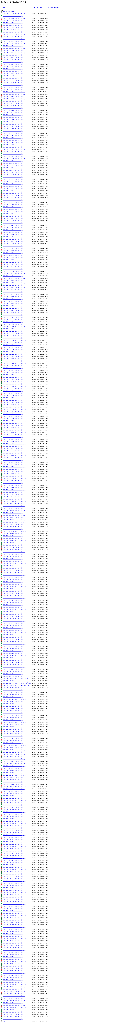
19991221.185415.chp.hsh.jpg (13, 255)
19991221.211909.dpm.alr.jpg (13, 832)
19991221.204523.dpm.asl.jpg (13, 694)
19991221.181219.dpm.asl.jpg (13, 126)
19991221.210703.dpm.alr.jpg (13, 784)
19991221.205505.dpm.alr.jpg (13, 731)
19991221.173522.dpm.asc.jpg (13, 27)
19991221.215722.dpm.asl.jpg (13, 980)
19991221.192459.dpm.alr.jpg (13, 372)
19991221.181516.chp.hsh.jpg (13, 131)
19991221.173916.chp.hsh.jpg (13, 55)
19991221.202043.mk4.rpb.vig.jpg (14, 586)
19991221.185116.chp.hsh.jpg (13, 246)
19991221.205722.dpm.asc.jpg (13, 738)
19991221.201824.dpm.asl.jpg (13, 582)
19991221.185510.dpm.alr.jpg (13, 262)
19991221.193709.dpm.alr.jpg (13, 418)
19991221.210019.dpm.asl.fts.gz (14, 754)
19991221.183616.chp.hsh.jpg (13, 200)
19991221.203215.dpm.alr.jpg (13, 630)
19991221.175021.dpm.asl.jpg (13, 82)
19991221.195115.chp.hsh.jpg (13, 469)
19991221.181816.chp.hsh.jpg (13, 140)
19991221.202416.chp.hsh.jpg (13, 600)
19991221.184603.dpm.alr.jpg (13, 234)
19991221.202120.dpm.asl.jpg (13, 593)
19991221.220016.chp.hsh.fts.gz (14, 986)
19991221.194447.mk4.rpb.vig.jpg (14, 444)
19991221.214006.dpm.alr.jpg (13, 913)
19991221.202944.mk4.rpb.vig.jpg (14, 621)
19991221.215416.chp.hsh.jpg (13, 963)
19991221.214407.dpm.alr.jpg (13, 924)
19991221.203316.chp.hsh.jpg (13, 634)
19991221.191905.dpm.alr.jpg (13, 349)
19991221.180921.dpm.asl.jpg (13, 117)
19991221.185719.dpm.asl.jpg (13, 269)
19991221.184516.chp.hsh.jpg (13, 227)
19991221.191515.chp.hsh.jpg (13, 331)
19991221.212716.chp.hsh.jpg (13, 860)
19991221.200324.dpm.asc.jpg (13, 524)
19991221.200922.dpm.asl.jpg (13, 545)
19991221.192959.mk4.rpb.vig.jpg (14, 386)
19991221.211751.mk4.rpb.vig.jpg (14, 823)
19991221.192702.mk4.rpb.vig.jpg (14, 375)
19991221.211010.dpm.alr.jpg (13, 798)
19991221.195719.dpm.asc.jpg (13, 494)
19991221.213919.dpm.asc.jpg (13, 908)
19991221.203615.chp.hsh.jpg (13, 646)
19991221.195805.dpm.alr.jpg (13, 499)
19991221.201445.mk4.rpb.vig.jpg (14, 563)
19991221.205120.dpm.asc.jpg (13, 715)
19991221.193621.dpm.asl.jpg (13, 416)
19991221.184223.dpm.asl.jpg (13, 223)
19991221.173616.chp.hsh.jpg (13, 36)
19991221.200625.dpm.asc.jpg (13, 533)
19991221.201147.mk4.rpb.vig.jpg (14, 549)
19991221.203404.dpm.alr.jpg (13, 641)
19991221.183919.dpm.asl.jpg (13, 213)
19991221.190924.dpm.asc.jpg (13, 310)
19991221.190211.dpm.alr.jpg (13, 289)
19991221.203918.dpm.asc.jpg (13, 660)
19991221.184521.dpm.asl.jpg (13, 232)
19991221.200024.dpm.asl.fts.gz (14, 510)
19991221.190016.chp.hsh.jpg (13, 276)
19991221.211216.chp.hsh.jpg (13, 802)
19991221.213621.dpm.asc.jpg (13, 897)
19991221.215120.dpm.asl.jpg (13, 957)
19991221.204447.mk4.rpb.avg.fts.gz (15, 681)
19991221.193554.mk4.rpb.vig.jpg (14, 409)
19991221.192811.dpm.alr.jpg (13, 384)
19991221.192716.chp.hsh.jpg (13, 377)
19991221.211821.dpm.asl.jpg (13, 830)
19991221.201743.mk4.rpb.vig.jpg (14, 575)
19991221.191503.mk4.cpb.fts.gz (14, 326)
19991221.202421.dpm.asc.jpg (13, 602)
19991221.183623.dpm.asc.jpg (13, 202)
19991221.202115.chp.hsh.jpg (13, 588)
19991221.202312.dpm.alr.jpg (13, 595)
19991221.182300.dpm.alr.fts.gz (14, 158)
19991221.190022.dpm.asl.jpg (13, 285)
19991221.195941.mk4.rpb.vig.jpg (14, 501)
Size (47, 7)
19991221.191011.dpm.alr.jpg (13, 315)
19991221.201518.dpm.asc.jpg (13, 568)
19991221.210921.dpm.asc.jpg (13, 793)
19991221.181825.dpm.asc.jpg (13, 142)
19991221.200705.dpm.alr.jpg (13, 538)
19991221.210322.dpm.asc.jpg (13, 768)
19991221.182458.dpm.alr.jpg (13, 170)
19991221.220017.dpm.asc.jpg (13, 993)
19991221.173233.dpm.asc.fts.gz (14, 13)
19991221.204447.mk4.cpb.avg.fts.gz (15, 678)
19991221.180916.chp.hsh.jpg (13, 112)
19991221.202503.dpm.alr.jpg (13, 607)
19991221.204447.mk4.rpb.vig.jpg (14, 687)
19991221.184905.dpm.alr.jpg (13, 243)
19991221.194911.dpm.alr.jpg (13, 464)
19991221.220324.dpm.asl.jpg (13, 1012)
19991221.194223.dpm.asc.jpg (13, 437)
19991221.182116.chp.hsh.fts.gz (14, 149)
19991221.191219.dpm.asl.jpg (13, 322)
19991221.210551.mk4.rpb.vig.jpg (14, 775)
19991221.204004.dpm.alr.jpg (13, 664)
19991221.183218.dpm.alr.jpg (13, 188)
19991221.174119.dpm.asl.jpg (13, 59)
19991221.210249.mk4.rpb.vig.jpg (14, 766)
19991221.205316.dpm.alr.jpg (13, 720)
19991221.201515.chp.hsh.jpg (13, 565)
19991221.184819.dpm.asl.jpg (13, 241)
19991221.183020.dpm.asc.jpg (13, 184)
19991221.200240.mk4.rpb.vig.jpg (14, 522)
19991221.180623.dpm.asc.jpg (13, 103)
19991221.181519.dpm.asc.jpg (13, 133)
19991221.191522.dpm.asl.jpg (13, 335)
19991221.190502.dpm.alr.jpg (13, 296)
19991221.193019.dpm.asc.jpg (13, 391)
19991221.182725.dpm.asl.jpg (13, 177)
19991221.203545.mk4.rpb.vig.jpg (14, 644)
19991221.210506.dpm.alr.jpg (13, 773)
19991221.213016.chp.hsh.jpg (13, 871)
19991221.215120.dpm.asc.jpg (13, 954)
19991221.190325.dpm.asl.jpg (13, 294)
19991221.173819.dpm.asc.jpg (13, 41)
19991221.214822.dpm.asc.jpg (13, 943)
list (4, 1021)
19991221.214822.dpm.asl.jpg (13, 945)
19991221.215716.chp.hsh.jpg (13, 975)
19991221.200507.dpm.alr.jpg (13, 529)
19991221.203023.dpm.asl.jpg (13, 628)
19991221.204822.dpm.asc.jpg (13, 704)
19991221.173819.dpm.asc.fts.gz (14, 39)
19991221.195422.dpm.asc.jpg (13, 483)
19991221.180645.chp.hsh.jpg (13, 108)
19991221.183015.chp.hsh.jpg (13, 181)
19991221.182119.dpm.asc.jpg (13, 154)
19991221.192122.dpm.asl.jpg (13, 358)
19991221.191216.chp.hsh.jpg (13, 317)
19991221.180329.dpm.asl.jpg (13, 101)
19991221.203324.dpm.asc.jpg (13, 637)
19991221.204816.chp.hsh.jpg (13, 701)
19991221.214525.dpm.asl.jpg (13, 934)
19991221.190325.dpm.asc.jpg (13, 292)
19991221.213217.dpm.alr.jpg (13, 878)
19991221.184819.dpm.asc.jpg (13, 239)
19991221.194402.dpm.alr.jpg (13, 441)
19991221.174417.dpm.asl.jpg (13, 66)
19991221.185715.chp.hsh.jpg (13, 264)
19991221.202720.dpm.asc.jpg (13, 614)
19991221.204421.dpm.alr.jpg (13, 676)
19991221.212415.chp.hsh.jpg (13, 848)
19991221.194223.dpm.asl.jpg (13, 439)
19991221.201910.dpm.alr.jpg (13, 584)
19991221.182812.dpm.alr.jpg (13, 179)
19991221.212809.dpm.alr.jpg (13, 867)
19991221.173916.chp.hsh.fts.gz (14, 52)
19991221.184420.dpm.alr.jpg (13, 225)
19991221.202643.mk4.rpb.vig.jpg (14, 609)
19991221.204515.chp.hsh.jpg (13, 690)
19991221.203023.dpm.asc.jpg (13, 625)
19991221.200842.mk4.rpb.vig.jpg (14, 540)
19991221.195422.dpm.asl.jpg (13, 485)
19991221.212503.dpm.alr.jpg (13, 855)
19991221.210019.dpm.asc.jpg (13, 752)
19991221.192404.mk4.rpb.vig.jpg (14, 363)
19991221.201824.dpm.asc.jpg (13, 579)
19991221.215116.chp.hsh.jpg (13, 952)
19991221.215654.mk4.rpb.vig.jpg (14, 973)
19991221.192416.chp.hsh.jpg (13, 365)
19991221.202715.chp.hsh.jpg (13, 611)
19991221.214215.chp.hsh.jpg (13, 917)
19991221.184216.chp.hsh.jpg (13, 218)
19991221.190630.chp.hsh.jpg (13, 303)
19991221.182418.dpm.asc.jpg (13, 165)
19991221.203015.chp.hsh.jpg (13, 623)
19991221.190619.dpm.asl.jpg (13, 301)
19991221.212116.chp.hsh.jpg (13, 837)
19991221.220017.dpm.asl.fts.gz (14, 996)
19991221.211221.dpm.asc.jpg (13, 805)
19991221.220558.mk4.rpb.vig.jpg (14, 1016)
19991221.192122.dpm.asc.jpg (13, 356)
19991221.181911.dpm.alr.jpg (13, 147)
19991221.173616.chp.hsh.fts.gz (14, 34)
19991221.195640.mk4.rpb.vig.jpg (14, 490)
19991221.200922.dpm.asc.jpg (13, 542)
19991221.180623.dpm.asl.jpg (13, 105)
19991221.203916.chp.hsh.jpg (13, 657)
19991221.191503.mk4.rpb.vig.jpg (14, 329)
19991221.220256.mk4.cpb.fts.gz (14, 1005)
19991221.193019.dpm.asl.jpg (13, 393)
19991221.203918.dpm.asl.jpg (13, 662)
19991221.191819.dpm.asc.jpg (13, 345)
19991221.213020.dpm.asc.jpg (13, 874)
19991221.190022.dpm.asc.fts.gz (14, 278)
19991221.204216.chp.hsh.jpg (13, 669)
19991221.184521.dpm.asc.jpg (13, 230)
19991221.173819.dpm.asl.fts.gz (14, 43)
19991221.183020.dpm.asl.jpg (13, 186)
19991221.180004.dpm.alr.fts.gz (14, 92)
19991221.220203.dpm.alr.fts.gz (14, 1000)
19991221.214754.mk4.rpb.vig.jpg (14, 938)
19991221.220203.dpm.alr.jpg (13, 1003)
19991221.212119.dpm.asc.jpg (13, 839)
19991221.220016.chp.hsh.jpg (13, 989)
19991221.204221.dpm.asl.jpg (13, 674)
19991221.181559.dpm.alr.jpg (13, 138)
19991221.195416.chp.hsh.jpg (13, 480)
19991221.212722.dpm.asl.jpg (13, 865)
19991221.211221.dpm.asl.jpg (13, 807)
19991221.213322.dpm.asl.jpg (13, 888)
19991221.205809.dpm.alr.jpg (13, 743)
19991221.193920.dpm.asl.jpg (13, 427)
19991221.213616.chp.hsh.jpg (13, 894)
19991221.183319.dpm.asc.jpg (13, 193)
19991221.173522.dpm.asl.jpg (13, 29)
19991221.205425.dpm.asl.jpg (13, 729)
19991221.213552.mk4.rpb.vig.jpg (14, 892)
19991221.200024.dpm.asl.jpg (13, 513)
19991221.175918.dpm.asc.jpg (13, 87)
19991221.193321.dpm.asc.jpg (13, 402)
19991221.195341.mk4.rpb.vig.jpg (14, 478)
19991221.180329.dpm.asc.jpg (13, 96)
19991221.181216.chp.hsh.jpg (13, 121)
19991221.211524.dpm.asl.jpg (13, 819)
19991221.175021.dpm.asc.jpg (13, 80)
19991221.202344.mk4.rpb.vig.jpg (14, 598)
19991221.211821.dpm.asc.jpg (13, 828)
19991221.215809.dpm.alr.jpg (13, 982)
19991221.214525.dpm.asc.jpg (13, 931)
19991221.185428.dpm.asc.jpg (13, 257)
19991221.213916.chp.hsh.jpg (13, 906)
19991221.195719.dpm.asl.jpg (13, 496)
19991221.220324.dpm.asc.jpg (13, 1009)
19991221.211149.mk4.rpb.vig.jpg (14, 800)
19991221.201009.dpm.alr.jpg (13, 547)
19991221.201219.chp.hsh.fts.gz (14, 552)
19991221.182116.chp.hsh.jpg (13, 151)
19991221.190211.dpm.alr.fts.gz (14, 287)
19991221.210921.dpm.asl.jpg (13, 796)
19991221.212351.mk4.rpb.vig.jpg (14, 846)
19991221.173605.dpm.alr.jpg (13, 32)
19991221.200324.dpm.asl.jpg (13, 526)
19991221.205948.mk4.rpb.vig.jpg (14, 745)
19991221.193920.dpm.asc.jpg (13, 425)
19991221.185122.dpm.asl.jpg (13, 250)
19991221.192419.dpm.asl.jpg (13, 370)
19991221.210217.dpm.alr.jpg (13, 761)
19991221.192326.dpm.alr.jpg (13, 361)
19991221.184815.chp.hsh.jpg (13, 237)
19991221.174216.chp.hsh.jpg (13, 62)
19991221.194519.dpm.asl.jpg (13, 450)
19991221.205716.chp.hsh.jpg (13, 736)
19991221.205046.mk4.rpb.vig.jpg (14, 710)
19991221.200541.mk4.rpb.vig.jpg (14, 531)
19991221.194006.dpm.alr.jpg (13, 430)
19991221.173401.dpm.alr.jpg (13, 25)
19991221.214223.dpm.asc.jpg (13, 920)
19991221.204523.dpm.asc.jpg (13, 692)
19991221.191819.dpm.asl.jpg (13, 347)
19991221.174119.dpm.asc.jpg (13, 57)
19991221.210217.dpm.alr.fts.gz (14, 759)
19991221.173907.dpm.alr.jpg (13, 50)
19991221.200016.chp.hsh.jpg (13, 503)
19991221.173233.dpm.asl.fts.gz (14, 18)
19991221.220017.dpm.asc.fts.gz (14, 991)
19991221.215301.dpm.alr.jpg (13, 959)
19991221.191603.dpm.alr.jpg (13, 338)
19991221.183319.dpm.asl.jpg (13, 195)
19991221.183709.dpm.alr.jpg (13, 207)
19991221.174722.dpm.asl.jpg (13, 75)
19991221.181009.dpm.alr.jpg (13, 119)
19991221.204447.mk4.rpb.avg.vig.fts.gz (17, 683)
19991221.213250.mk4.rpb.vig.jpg (14, 881)
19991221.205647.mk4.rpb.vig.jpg (14, 733)
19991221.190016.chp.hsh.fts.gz (14, 273)
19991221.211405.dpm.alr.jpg (13, 809)
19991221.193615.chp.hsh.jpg (13, 411)
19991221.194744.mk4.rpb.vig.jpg (14, 455)
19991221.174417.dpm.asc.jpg (13, 64)
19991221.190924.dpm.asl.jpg (13, 312)
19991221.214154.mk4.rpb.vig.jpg (14, 915)
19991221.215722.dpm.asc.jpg (13, 977)
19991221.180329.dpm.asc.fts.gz (14, 94)
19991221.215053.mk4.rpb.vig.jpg (14, 950)
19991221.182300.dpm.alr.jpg (13, 161)
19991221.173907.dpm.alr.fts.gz (14, 48)
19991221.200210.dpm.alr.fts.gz (14, 515)
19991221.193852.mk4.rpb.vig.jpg (14, 421)
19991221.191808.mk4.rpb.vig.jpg (14, 340)
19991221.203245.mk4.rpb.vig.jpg (14, 632)
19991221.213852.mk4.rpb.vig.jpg (14, 904)
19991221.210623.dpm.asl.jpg (13, 782)
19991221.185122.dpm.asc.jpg (13, 248)
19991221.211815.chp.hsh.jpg (13, 825)
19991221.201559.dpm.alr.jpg (13, 572)
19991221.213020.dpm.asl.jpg (13, 876)
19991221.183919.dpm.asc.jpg (13, 211)
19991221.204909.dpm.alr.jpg (13, 708)
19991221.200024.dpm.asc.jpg (13, 508)
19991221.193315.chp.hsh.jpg (13, 400)
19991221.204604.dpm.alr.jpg (13, 697)
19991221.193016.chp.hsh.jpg (13, 388)
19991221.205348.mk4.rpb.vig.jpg (14, 722)
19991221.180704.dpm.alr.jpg (13, 110)
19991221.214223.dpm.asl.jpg (13, 922)
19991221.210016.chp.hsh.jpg (13, 747)
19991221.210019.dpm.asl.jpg (13, 756)
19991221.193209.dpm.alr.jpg (13, 395)
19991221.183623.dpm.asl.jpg (13, 204)
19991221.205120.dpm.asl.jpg (13, 717)
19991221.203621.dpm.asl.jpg (13, 651)
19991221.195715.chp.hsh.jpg (13, 492)
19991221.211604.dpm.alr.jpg (13, 821)
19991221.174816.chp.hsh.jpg (13, 78)
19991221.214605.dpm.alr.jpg (13, 936)
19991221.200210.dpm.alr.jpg (13, 517)
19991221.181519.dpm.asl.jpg (13, 135)
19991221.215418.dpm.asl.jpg (13, 968)
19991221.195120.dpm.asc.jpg (13, 471)
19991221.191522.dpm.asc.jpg (13, 333)
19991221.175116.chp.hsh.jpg (13, 85)
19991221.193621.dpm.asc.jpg (13, 414)
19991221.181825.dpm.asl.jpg (13, 144)
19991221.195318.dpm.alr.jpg (13, 476)
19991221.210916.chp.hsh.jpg (13, 791)
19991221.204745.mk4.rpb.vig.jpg (14, 699)
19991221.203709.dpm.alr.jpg (13, 653)
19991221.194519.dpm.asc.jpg (13, 448)
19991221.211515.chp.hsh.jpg (13, 814)
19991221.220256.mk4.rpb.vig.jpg (14, 1007)
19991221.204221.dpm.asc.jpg (13, 671)
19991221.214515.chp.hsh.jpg (13, 929)
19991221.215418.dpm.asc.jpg (13, 966)
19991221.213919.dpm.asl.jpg (13, 911)
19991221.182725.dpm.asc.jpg (13, 174)
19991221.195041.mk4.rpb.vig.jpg (14, 467)
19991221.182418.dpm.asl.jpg (13, 167)
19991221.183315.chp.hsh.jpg (13, 190)
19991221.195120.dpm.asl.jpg (13, 473)
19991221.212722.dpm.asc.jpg (13, 862)
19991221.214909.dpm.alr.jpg (13, 947)
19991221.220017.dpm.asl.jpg (13, 998)
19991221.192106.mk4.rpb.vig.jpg (14, 352)
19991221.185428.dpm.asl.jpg (13, 260)
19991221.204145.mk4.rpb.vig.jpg (14, 667)
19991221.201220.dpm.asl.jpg (13, 559)
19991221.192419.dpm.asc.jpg (13, 368)
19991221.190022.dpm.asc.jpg (13, 280)
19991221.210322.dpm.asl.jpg (13, 770)
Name (4, 7)
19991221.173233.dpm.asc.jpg (13, 16)
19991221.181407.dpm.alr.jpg (13, 128)
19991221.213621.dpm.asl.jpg (13, 899)
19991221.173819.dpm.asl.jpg (13, 46)
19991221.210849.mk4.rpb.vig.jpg (14, 786)
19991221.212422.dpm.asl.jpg (13, 853)
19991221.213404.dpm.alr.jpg (13, 890)
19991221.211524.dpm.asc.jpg (13, 816)
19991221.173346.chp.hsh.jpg (13, 23)
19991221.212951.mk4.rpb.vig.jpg (14, 869)
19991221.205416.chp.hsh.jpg (13, 724)
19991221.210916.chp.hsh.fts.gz (14, 789)
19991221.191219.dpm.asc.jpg (13, 319)
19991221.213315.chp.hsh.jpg (13, 883)
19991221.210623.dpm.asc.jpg (13, 779)
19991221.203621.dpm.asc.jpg (13, 648)
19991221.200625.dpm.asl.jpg (13, 536)
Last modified (37, 7)
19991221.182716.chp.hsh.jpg (13, 172)
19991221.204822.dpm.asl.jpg (13, 706)
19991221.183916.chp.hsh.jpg (13, 209)
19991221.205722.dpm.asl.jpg (13, 740)
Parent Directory (9, 11)
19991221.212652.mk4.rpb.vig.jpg (14, 858)
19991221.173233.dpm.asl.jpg (13, 20)
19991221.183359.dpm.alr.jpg (13, 197)
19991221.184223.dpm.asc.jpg (13, 220)
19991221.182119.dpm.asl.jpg (13, 156)
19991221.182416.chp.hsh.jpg (13, 163)
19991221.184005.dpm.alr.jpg (13, 216)
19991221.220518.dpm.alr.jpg (13, 1014)
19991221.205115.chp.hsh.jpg (13, 713)
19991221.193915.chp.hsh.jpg (13, 423)
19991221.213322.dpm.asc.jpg (13, 885)
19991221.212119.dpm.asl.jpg (13, 842)
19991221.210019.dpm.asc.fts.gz (14, 750)
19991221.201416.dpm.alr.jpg (13, 561)
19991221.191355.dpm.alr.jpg (13, 324)
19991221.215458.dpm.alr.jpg (13, 970)
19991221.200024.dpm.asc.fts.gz (14, 506)
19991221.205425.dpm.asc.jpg (13, 727)
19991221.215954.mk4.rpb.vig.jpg (14, 984)
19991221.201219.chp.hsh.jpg (13, 554)
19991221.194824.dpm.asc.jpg (13, 460)
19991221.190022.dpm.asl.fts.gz (14, 283)
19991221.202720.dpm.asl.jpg (13, 616)
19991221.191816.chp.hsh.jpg (13, 342)
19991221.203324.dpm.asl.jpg (13, 639)
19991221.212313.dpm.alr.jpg (13, 844)
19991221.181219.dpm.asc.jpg (13, 124)
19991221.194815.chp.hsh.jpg (13, 457)
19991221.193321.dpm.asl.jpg (13, 404)
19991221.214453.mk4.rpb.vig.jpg (14, 927)
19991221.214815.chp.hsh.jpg (13, 940)
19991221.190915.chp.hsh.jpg (13, 308)
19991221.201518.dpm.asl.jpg (13, 570)
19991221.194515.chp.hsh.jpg (13, 446)
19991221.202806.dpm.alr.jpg (13, 618)
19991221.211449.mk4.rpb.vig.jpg (14, 812)
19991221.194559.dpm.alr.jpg (13, 453)
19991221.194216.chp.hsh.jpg (13, 434)
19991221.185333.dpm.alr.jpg (13, 253)
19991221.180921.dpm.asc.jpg (13, 115)
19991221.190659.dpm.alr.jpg (13, 306)
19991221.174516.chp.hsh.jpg (13, 71)
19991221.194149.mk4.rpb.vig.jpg (14, 432)
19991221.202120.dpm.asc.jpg (13, 591)
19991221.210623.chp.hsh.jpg (13, 777)
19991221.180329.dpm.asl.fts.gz (14, 98)
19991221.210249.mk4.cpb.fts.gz (14, 763)
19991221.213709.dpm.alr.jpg (13, 901)
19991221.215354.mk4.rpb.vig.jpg (14, 961)
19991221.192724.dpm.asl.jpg (13, 381)
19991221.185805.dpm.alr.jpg (13, 271)
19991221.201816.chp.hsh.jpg (13, 577)
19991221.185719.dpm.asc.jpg (13, 266)
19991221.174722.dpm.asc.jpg (13, 73)
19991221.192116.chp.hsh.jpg (13, 354)
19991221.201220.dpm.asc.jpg (13, 556)
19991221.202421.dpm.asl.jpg (13, 605)
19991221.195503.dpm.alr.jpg (13, 487)
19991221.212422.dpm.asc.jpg (13, 851)
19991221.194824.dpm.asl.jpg (13, 462)
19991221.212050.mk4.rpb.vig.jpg (14, 835)
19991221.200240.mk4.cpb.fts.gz (14, 519)
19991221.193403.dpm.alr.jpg (13, 407)
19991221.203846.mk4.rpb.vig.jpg (14, 655)
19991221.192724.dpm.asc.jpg (13, 379)
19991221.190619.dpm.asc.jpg (13, 299)
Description (55, 7)
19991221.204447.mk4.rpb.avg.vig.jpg (16, 685)
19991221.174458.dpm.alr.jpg (13, 69)
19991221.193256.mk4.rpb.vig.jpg (14, 398)
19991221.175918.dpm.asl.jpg (13, 89)
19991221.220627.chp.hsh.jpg (13, 1019)
